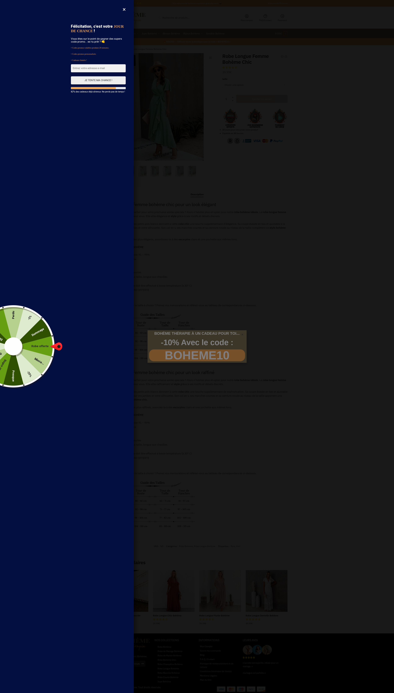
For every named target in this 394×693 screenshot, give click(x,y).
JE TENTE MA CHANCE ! (98, 80)
